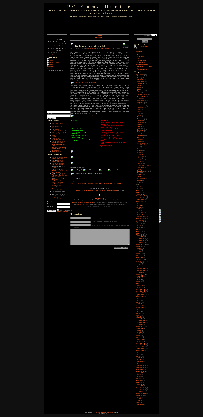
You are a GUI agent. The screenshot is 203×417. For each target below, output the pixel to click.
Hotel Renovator (58, 178)
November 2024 (141, 198)
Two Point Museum (58, 139)
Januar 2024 (139, 214)
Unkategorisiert (140, 178)
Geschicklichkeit (142, 94)
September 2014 (141, 274)
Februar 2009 (140, 384)
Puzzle (139, 117)
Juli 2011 (138, 330)
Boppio (62, 199)
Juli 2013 (138, 298)
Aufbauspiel (140, 81)
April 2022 (139, 254)
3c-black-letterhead (107, 412)
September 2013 (141, 295)
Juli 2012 (138, 309)
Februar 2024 (140, 213)
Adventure (140, 79)
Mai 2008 (138, 399)
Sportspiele (140, 135)
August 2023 (140, 224)
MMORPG (140, 107)
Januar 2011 (139, 341)
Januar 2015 (139, 266)
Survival (139, 141)
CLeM (100, 35)
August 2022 (140, 246)
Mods (138, 109)
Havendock (55, 129)
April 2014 (139, 281)
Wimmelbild (140, 149)
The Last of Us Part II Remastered (59, 133)
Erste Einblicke (141, 156)
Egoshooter (140, 91)
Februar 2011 (140, 339)
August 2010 (140, 350)
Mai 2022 (138, 252)
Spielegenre (139, 74)
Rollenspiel (107, 48)
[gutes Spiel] (113, 170)
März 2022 (139, 255)
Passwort (50, 206)
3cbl (135, 406)
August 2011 (139, 328)
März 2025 (139, 192)
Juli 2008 (138, 397)
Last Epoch (99, 37)
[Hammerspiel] (76, 174)
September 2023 (141, 222)
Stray (62, 190)
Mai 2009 (138, 378)
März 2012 (139, 317)
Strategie (140, 139)
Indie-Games (141, 100)
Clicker (139, 87)
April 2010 (139, 358)
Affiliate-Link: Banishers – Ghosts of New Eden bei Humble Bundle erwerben (96, 183)
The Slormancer (57, 126)
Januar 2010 (139, 363)
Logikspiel (140, 104)
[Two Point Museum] (141, 46)
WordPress (96, 412)
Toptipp (139, 175)
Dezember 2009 (141, 365)
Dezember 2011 (140, 321)
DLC (138, 89)
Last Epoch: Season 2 (59, 131)
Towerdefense (141, 143)
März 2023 (139, 233)
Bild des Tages (139, 44)
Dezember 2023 (141, 216)
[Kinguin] (50, 64)
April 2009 (139, 380)
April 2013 (139, 304)
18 (65, 48)
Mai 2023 (138, 229)
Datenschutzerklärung (142, 70)
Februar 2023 (140, 235)
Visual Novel (141, 145)
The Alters (55, 128)
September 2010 (141, 348)
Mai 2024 (138, 207)
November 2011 (140, 322)
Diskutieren (140, 55)
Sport (138, 134)
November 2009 (141, 367)
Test (113, 48)
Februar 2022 (140, 257)
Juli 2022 (138, 248)
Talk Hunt (139, 150)
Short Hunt (140, 167)
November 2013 (141, 291)
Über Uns (139, 51)
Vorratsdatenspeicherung (144, 66)
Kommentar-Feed (82, 204)
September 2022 (141, 244)
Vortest (139, 176)
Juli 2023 (138, 225)
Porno (139, 115)
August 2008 (140, 395)
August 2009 (140, 373)
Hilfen (139, 158)
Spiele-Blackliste (142, 171)
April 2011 (139, 336)
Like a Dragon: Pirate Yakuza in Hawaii (58, 141)
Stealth (139, 137)
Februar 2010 (140, 361)
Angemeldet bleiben (66, 210)
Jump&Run (140, 102)
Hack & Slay (141, 96)
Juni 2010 (139, 354)
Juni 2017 (139, 263)
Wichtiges (139, 180)
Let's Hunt (140, 160)
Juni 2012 (139, 311)
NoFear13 (55, 157)
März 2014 (139, 283)
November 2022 (141, 240)
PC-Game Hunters (101, 6)
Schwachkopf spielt (143, 165)
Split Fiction (55, 138)
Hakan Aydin (146, 406)
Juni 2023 (139, 227)
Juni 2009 (139, 376)
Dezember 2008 (141, 388)
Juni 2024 (139, 205)
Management (141, 106)
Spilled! (54, 137)
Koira (53, 135)
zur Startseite (99, 198)
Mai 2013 (138, 302)
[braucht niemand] (90, 170)
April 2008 (139, 401)
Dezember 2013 (141, 289)
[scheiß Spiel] (76, 170)
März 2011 (139, 337)
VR (138, 147)
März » (54, 55)
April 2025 (139, 190)
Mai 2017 (138, 265)
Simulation (140, 130)
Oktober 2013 (140, 293)
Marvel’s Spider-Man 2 (59, 147)
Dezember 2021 (141, 261)
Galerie (138, 58)
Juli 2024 (138, 203)
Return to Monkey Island (59, 184)
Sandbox (139, 126)
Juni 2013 (139, 300)
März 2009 (139, 382)
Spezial (139, 169)
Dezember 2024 (141, 196)
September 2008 (141, 393)
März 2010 (139, 360)
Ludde (62, 163)
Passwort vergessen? (63, 212)
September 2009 (141, 371)
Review (101, 48)
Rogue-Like (140, 120)
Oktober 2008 (140, 391)
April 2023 (139, 231)
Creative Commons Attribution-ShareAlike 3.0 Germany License (96, 190)
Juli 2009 (138, 375)
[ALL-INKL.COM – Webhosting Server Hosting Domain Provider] (50, 60)
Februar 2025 (140, 194)
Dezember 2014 (141, 268)
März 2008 (139, 402)
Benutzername (51, 204)
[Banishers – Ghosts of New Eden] (83, 82)
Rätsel (139, 124)
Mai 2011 (138, 334)
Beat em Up (140, 83)
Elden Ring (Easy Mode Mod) (59, 158)
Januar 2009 (139, 386)
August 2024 (140, 201)
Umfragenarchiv (141, 62)
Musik (139, 111)
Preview (139, 161)
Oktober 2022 (140, 242)
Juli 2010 (138, 352)
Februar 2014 (140, 285)
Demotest (140, 154)
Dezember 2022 (141, 239)
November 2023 (141, 218)
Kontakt (139, 53)
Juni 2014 (139, 280)
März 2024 (139, 211)
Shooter (139, 128)
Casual (139, 85)
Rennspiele (140, 119)
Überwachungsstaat (142, 64)
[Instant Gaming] (53, 62)
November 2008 (141, 390)
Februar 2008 (140, 404)
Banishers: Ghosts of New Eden (91, 46)
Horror (139, 98)
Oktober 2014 (140, 272)
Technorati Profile (138, 408)
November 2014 (141, 270)
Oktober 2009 (140, 369)
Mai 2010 (138, 356)
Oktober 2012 (140, 306)
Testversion (140, 56)
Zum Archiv (50, 66)
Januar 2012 (139, 319)
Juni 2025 (139, 188)
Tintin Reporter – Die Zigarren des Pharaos (59, 170)
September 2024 (141, 199)
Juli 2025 (138, 186)
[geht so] (102, 170)
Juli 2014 (138, 278)
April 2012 (139, 315)
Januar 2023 (139, 237)
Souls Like (140, 132)
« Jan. (49, 55)
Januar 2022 (139, 259)
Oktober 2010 (140, 347)
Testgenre (139, 152)
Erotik (139, 93)
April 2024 (139, 209)
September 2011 (141, 326)
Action (96, 48)
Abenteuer (90, 48)
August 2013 (140, 296)
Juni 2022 (139, 250)
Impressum (139, 68)
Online (139, 113)
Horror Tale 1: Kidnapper (58, 181)
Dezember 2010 (141, 343)
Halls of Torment (57, 151)
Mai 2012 (138, 313)
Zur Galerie (74, 182)
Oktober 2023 (140, 220)
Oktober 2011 (140, 324)
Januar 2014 (139, 287)
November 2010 (141, 345)
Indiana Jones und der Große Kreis (59, 149)
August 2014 (140, 276)
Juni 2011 (139, 332)
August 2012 (140, 307)
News (139, 182)
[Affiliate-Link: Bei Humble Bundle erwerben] (72, 44)
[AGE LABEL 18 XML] (50, 58)
